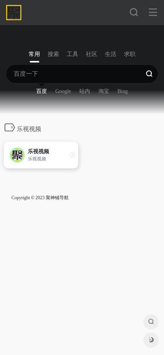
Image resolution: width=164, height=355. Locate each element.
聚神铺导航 (57, 197)
